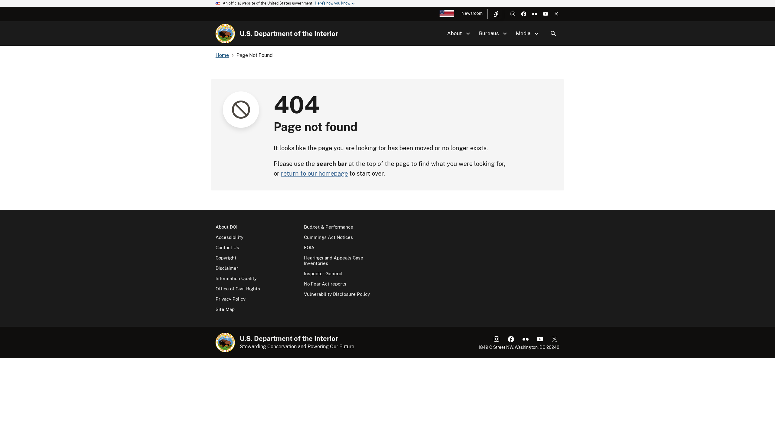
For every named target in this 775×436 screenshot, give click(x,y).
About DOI (226, 227)
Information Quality (236, 278)
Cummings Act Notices (328, 237)
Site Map (225, 309)
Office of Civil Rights (238, 288)
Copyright (226, 257)
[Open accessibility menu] (496, 14)
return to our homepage (314, 173)
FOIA (309, 247)
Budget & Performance (328, 227)
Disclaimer (227, 268)
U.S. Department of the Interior (289, 34)
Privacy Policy (231, 299)
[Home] (225, 33)
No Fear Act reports (325, 283)
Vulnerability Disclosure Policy (337, 294)
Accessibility (229, 237)
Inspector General (323, 273)
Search (553, 34)
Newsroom (472, 13)
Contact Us (227, 247)
